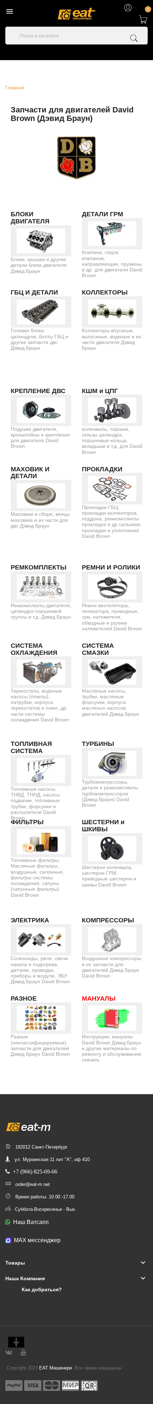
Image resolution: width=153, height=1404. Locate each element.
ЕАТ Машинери (55, 1368)
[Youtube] (23, 1351)
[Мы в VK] (8, 1351)
